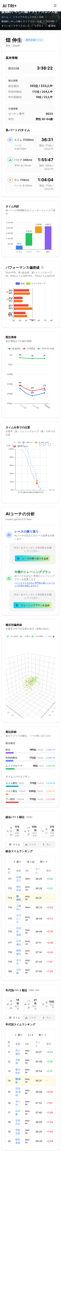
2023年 (50, 21)
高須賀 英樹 (18, 1092)
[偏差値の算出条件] (42, 267)
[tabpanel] (30, 912)
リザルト (39, 25)
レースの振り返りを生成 (35, 558)
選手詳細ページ (34, 39)
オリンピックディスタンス (15, 25)
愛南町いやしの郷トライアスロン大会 (21, 21)
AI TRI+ (10, 5)
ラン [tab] (48, 844)
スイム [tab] (16, 844)
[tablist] (30, 844)
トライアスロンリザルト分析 (28, 17)
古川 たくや (18, 918)
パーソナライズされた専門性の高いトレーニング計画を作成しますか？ (34, 584)
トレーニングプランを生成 (35, 605)
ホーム (4, 17)
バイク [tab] (32, 844)
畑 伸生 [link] (52, 25)
